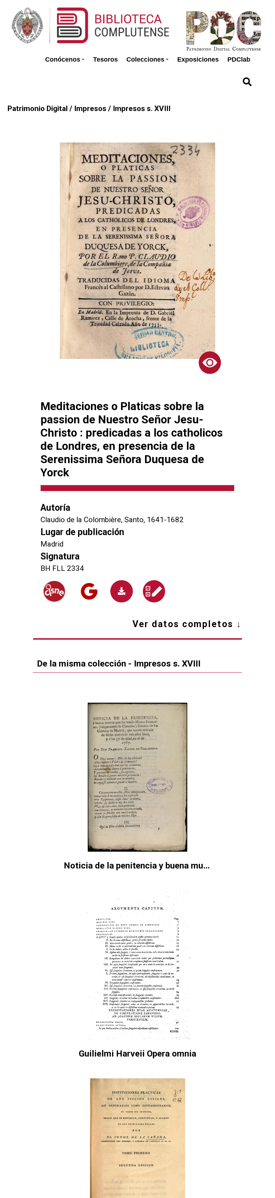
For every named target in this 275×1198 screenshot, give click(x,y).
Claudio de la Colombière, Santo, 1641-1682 (112, 519)
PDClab (238, 59)
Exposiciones (198, 59)
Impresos (90, 108)
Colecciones (145, 59)
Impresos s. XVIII (141, 108)
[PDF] (121, 591)
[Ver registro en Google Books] (89, 591)
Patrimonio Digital (38, 108)
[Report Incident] (154, 591)
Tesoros (105, 59)
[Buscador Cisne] (54, 591)
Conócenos (62, 59)
